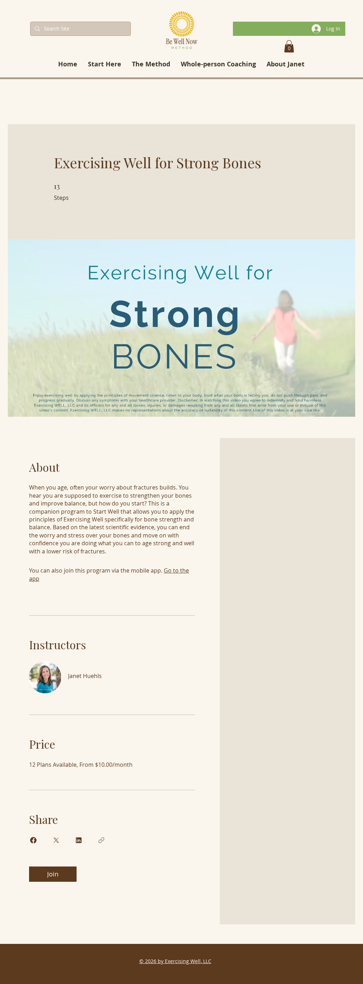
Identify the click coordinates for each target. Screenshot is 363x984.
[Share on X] (56, 840)
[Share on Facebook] (33, 840)
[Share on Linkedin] (78, 840)
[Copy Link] (101, 840)
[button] (289, 46)
